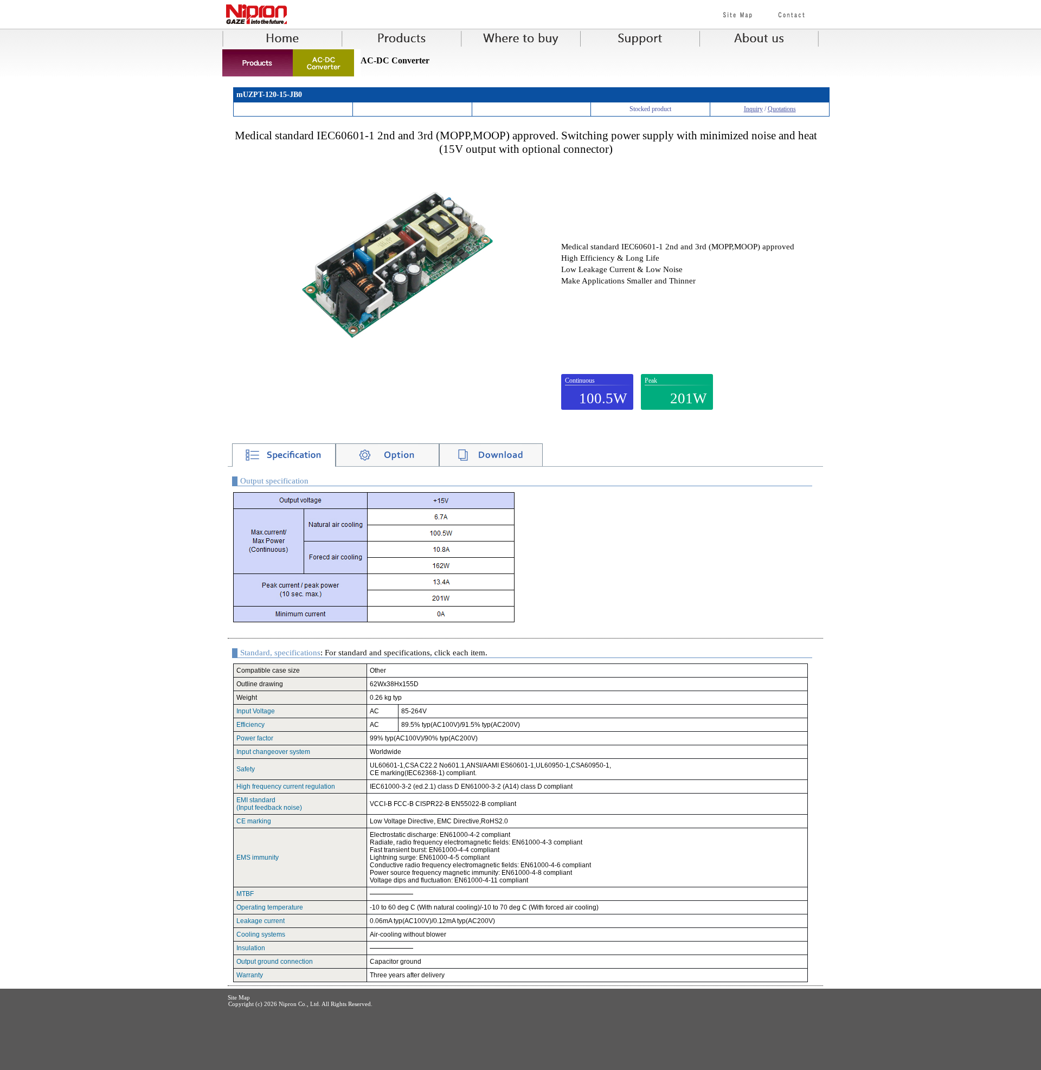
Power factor (254, 738)
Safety (245, 769)
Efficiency (250, 725)
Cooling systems (260, 934)
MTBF (245, 894)
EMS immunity (257, 857)
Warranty (249, 975)
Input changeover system (273, 752)
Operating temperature (269, 907)
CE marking (253, 821)
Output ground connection (274, 961)
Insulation (250, 948)
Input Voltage (255, 711)
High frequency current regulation (285, 786)
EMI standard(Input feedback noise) (269, 803)
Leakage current (260, 921)
